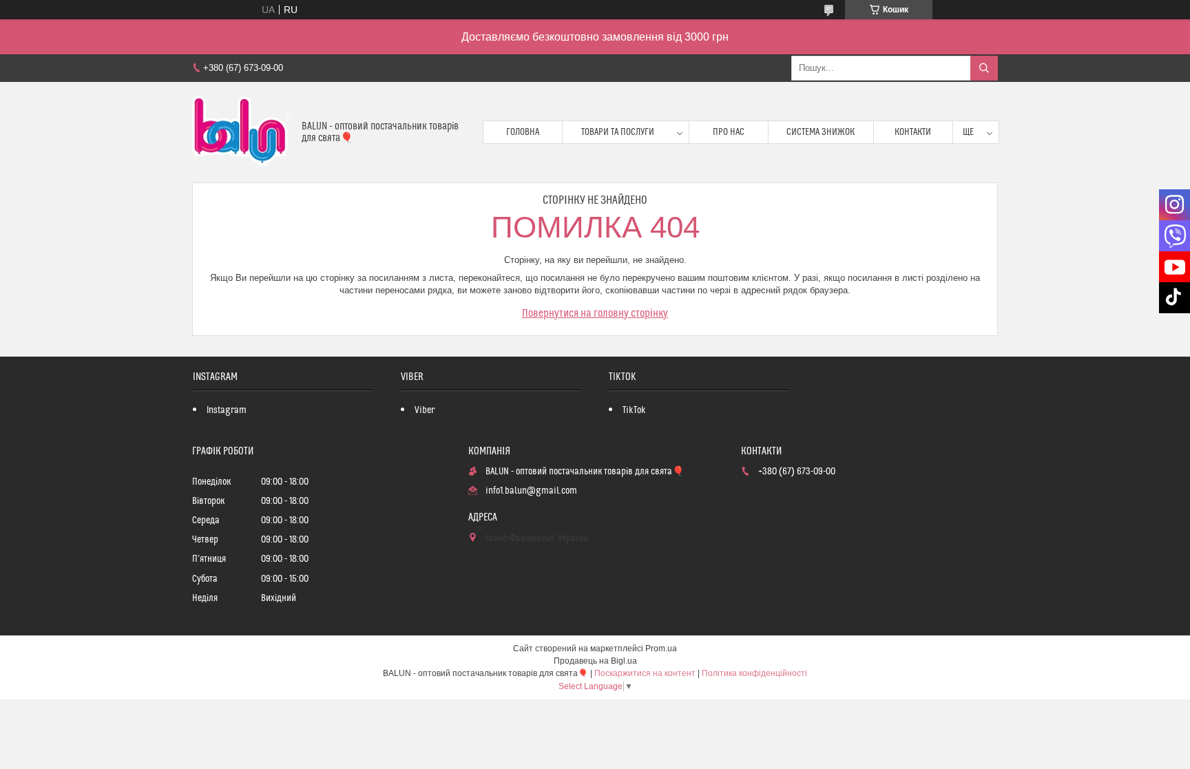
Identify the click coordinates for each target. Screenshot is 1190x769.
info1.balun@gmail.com (531, 490)
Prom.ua (661, 648)
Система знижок (820, 132)
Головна (522, 132)
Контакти (913, 132)
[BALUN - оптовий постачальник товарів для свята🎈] (241, 132)
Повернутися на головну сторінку (595, 313)
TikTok (634, 410)
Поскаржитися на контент (645, 673)
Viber (425, 410)
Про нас (728, 132)
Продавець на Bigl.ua (595, 661)
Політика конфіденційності (754, 673)
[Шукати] (984, 68)
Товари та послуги (617, 132)
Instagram (227, 410)
